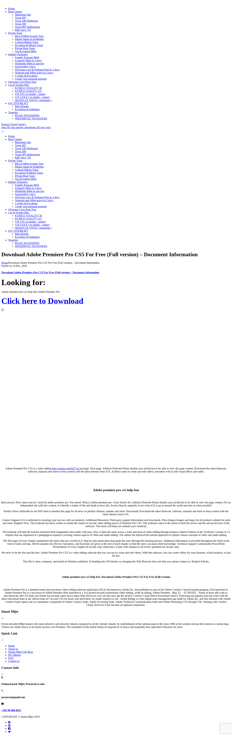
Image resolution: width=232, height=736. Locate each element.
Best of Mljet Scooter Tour (29, 36)
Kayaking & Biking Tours (29, 45)
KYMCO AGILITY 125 (28, 91)
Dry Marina (14, 655)
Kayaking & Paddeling (27, 109)
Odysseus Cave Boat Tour (22, 81)
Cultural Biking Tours (26, 42)
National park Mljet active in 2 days (34, 72)
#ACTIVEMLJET (18, 103)
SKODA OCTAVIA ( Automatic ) (33, 100)
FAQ (11, 658)
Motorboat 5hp (23, 14)
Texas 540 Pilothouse (26, 20)
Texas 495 (20, 17)
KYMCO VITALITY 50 (28, 88)
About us (13, 648)
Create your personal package (31, 78)
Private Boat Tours (25, 48)
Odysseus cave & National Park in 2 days (37, 69)
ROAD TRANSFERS (27, 115)
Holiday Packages (18, 54)
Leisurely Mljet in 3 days (28, 60)
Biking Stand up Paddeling (29, 39)
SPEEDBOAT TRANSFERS (31, 118)
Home (11, 8)
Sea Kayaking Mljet (25, 51)
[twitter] (9, 731)
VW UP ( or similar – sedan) (30, 94)
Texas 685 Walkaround (27, 26)
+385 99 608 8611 (11, 710)
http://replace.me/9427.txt (65, 468)
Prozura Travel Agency (26, 126)
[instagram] (9, 722)
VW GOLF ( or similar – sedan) (32, 97)
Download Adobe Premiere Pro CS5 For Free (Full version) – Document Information (50, 272)
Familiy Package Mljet (27, 57)
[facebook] (9, 728)
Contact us (14, 661)
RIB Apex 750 (23, 30)
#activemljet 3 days (25, 66)
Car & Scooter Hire (18, 84)
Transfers (13, 112)
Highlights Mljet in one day (29, 63)
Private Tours (15, 33)
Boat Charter (15, 11)
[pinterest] (9, 725)
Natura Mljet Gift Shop (20, 651)
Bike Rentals (22, 106)
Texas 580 (20, 23)
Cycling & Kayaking (26, 75)
